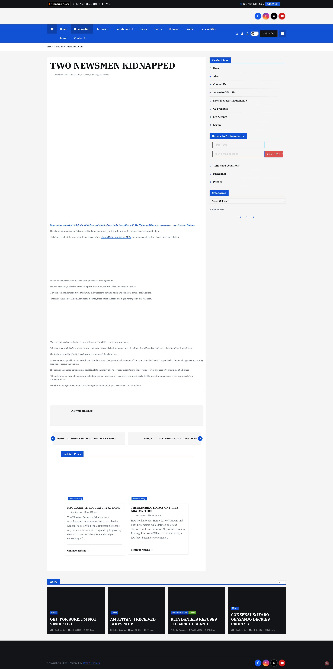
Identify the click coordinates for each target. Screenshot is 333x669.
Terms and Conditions (226, 165)
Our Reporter (76, 512)
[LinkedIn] (254, 217)
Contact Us (80, 38)
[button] (280, 582)
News (143, 29)
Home (63, 29)
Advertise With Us (224, 92)
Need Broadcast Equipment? (230, 100)
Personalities (208, 29)
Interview (102, 29)
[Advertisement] (126, 204)
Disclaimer (219, 173)
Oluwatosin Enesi (61, 74)
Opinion (173, 29)
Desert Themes (91, 662)
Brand (63, 38)
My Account (220, 116)
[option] (76, 610)
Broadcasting (82, 29)
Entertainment (124, 29)
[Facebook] (241, 217)
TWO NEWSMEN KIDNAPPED (69, 46)
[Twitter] (247, 217)
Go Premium (220, 108)
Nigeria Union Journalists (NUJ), (116, 237)
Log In (217, 124)
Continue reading (77, 550)
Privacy (217, 181)
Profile (190, 29)
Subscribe (268, 33)
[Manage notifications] (327, 663)
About (217, 76)
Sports (158, 29)
